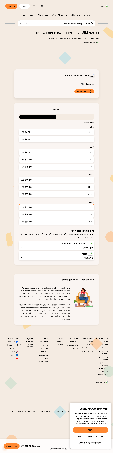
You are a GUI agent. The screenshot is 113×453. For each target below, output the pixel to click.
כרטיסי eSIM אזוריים (103, 358)
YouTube (12, 358)
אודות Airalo (43, 15)
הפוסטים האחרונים (59, 343)
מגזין (32, 15)
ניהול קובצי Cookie (45, 411)
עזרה (24, 15)
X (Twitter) (11, 348)
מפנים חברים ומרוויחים (103, 370)
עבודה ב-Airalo (43, 362)
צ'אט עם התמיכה (72, 345)
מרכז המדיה (44, 352)
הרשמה (11, 6)
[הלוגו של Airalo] (101, 6)
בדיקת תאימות (82, 91)
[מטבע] (33, 6)
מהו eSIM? (89, 345)
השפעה (45, 345)
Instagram (11, 345)
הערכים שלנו (44, 348)
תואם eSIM (69, 449)
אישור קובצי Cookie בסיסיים (90, 436)
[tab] (56, 109)
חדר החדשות (43, 355)
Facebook (11, 342)
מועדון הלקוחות (103, 375)
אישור (90, 430)
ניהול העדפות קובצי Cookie (90, 442)
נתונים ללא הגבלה (102, 348)
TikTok (13, 352)
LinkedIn (12, 355)
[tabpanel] (56, 168)
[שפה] (42, 6)
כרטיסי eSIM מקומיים (79, 38)
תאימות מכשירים (87, 351)
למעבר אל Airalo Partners (29, 344)
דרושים (45, 358)
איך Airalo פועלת (59, 15)
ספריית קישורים (30, 411)
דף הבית (87, 15)
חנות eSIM (75, 15)
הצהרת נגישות (17, 411)
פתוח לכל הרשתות (57, 449)
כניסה (24, 6)
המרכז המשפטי (59, 411)
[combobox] (56, 23)
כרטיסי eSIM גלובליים (103, 352)
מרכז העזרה (74, 342)
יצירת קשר (74, 348)
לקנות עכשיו (11, 446)
